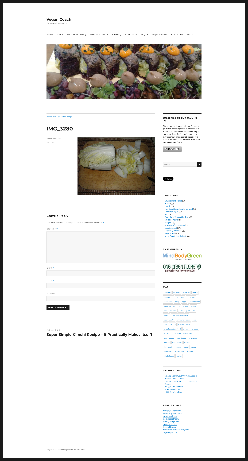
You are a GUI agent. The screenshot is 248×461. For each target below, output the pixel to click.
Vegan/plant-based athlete (176, 236)
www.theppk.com (170, 416)
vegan (193, 347)
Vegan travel (170, 233)
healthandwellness (180, 315)
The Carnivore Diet (172, 389)
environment (194, 302)
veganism (168, 351)
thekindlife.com (169, 427)
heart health (169, 320)
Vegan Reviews (160, 34)
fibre (166, 311)
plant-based (169, 338)
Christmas (191, 297)
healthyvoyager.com (171, 422)
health (166, 315)
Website (51, 293)
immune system (184, 320)
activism (167, 293)
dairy (177, 302)
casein (195, 293)
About (60, 34)
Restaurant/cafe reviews (175, 225)
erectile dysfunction (172, 306)
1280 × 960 (51, 142)
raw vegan (193, 338)
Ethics (167, 204)
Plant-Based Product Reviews (177, 217)
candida (186, 293)
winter (179, 356)
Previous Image (53, 117)
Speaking (116, 34)
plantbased (181, 338)
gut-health (190, 311)
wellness (190, 351)
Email (50, 281)
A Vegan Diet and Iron (174, 387)
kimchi (173, 324)
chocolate (180, 297)
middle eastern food (172, 329)
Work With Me (97, 34)
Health (167, 206)
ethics (185, 306)
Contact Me (177, 34)
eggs (184, 302)
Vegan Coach (59, 19)
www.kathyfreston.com (172, 413)
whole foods (169, 356)
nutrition (167, 333)
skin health (168, 347)
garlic (180, 311)
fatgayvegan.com (170, 432)
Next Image (67, 117)
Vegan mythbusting (173, 231)
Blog (143, 34)
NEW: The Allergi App (173, 392)
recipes (167, 342)
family (193, 306)
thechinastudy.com (171, 419)
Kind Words (131, 34)
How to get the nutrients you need (179, 209)
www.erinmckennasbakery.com (176, 430)
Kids (166, 214)
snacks (178, 347)
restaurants (177, 342)
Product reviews (171, 220)
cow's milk (168, 302)
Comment (52, 229)
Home (50, 34)
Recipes (168, 223)
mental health (184, 324)
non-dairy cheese (190, 329)
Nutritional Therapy (77, 34)
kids (165, 324)
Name (50, 268)
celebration (168, 297)
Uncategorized (171, 228)
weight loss (179, 351)
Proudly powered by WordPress (72, 450)
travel (186, 347)
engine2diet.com (170, 424)
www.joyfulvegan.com (172, 411)
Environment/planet (173, 201)
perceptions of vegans (183, 333)
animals (176, 293)
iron (194, 320)
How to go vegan (172, 212)
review (187, 342)
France (173, 311)
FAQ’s (190, 34)
